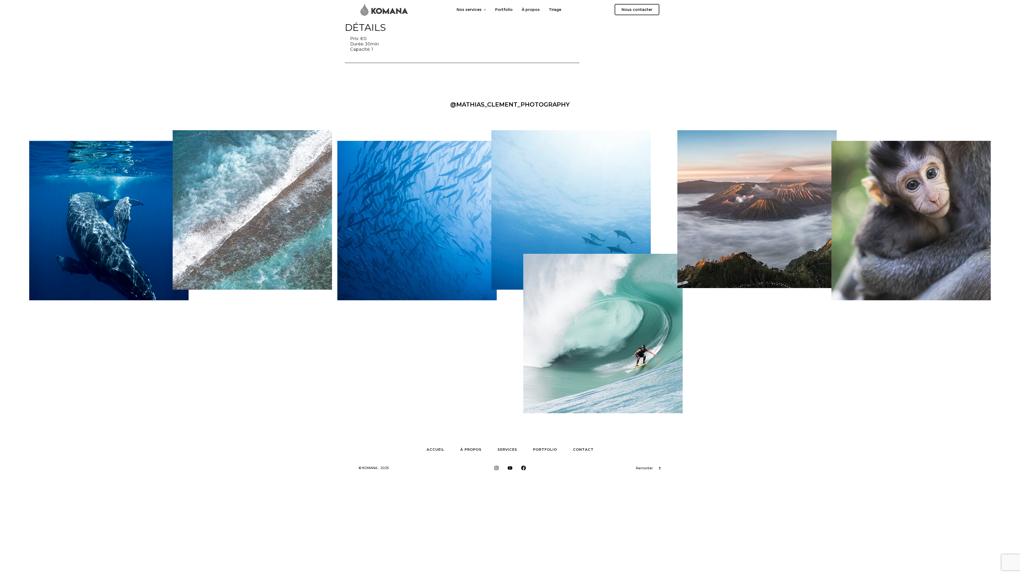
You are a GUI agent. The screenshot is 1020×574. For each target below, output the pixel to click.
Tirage (555, 9)
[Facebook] (523, 468)
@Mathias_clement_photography (510, 104)
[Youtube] (510, 468)
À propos (531, 9)
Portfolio (504, 9)
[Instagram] (496, 468)
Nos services (469, 9)
